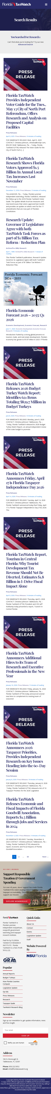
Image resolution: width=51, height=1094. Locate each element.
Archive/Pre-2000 (12, 248)
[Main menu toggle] (46, 4)
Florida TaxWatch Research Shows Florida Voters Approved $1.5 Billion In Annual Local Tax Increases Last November (25, 169)
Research (23, 248)
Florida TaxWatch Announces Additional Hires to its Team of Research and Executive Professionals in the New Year (25, 664)
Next (45, 856)
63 (28, 856)
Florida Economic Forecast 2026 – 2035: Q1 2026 (25, 315)
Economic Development (15, 325)
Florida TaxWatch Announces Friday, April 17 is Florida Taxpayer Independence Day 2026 (25, 480)
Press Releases (11, 133)
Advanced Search (25, 44)
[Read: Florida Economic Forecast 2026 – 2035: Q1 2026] (25, 288)
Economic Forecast (32, 325)
